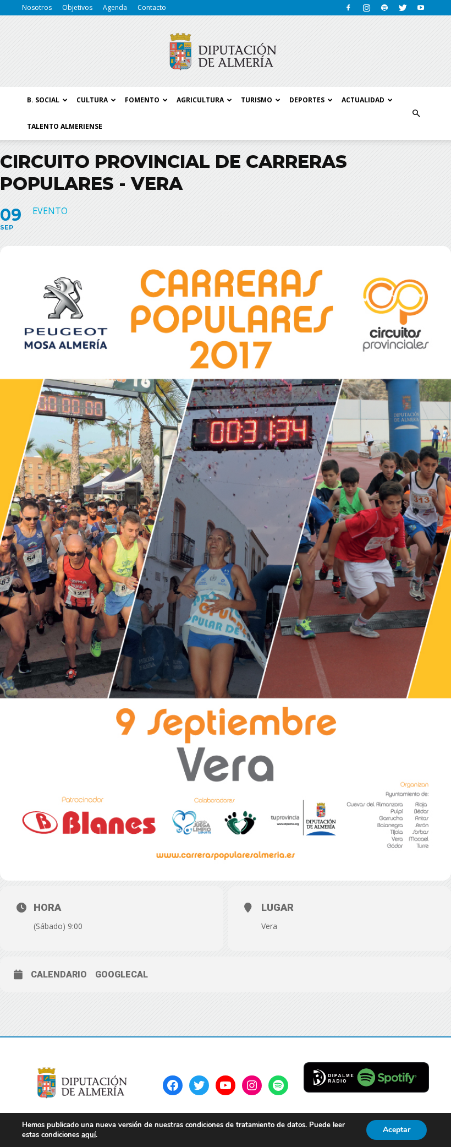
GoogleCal (121, 974)
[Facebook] (348, 7)
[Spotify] (384, 7)
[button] (416, 113)
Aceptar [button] (396, 1129)
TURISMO (256, 100)
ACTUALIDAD (363, 100)
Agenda (115, 7)
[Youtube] (421, 7)
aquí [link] (88, 1135)
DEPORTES (306, 100)
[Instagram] (366, 7)
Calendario (59, 974)
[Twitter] (402, 7)
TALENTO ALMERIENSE (64, 126)
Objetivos (77, 7)
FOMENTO (142, 100)
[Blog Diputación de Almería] (225, 52)
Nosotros (37, 7)
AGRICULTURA (200, 100)
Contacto (152, 7)
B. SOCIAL (43, 100)
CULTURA (92, 100)
